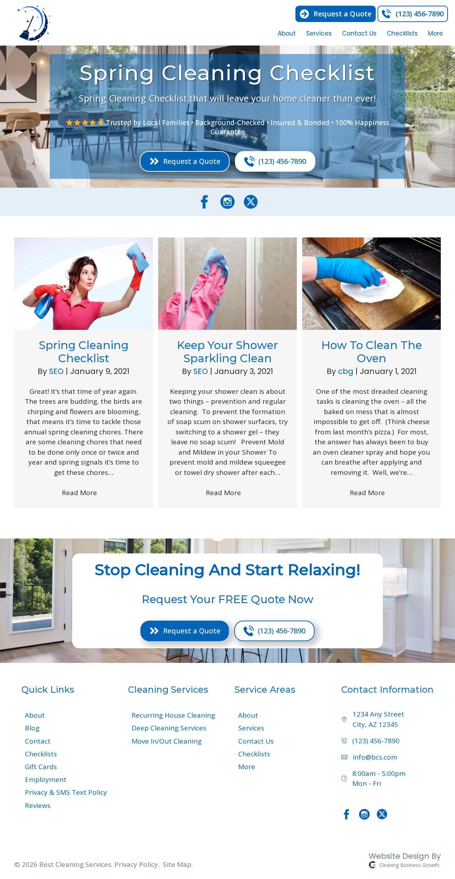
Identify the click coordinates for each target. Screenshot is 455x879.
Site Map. (178, 864)
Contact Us (359, 33)
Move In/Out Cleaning (167, 741)
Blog (32, 728)
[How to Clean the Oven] (371, 283)
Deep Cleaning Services (169, 728)
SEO (57, 371)
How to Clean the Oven (371, 351)
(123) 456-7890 (376, 740)
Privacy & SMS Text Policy (66, 792)
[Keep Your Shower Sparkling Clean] (227, 283)
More (435, 33)
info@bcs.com (375, 757)
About (287, 33)
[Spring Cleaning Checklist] (83, 283)
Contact (37, 741)
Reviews (37, 805)
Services (319, 33)
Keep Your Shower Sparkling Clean (227, 351)
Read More (84, 492)
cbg (346, 371)
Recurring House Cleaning (173, 715)
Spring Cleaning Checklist (84, 351)
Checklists (402, 33)
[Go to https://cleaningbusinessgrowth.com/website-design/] (338, 862)
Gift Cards (41, 766)
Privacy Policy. (136, 864)
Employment (45, 779)
